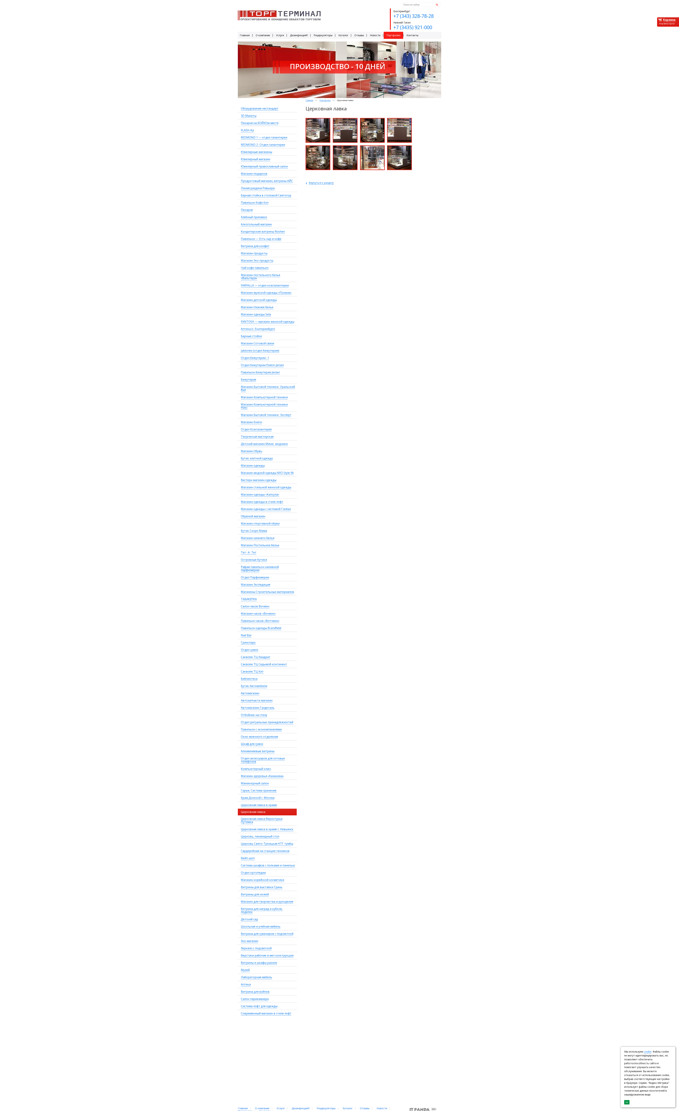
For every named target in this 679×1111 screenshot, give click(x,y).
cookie (647, 1051)
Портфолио (325, 100)
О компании (262, 1108)
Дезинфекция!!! (300, 1108)
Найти (436, 4)
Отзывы (364, 1108)
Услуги (281, 1108)
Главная (309, 100)
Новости (382, 1108)
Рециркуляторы (326, 1108)
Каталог (348, 1108)
